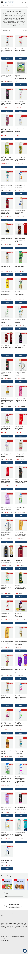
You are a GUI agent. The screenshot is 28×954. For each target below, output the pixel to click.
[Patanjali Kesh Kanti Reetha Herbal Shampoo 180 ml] (21, 472)
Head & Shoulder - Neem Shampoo (20, 508)
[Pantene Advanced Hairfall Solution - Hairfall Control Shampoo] (7, 715)
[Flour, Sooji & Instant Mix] (7, 884)
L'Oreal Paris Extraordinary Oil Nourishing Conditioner (7, 642)
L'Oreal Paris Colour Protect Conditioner (5, 482)
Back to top (13, 913)
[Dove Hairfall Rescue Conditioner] (7, 312)
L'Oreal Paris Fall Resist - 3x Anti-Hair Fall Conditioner (21, 808)
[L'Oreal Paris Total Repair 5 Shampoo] (21, 41)
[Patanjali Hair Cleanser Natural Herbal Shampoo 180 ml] (21, 229)
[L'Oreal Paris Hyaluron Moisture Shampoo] (7, 798)
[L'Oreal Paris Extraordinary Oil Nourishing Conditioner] (7, 632)
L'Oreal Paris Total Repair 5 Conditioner (7, 615)
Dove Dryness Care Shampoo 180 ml (19, 835)
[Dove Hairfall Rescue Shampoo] (21, 365)
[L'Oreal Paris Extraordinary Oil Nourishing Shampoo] (21, 525)
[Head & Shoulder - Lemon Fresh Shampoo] (7, 825)
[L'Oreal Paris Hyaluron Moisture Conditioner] (7, 498)
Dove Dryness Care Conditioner (19, 321)
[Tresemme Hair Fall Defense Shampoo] (21, 338)
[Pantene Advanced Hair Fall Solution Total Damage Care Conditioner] (21, 632)
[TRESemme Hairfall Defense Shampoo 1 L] (7, 551)
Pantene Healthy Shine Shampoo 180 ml (20, 752)
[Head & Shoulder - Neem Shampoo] (21, 498)
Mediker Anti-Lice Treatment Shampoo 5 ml (20, 77)
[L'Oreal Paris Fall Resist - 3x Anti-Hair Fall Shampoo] (7, 338)
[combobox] (14, 5)
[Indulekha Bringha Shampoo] (7, 742)
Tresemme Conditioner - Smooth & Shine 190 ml (20, 455)
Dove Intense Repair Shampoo (19, 213)
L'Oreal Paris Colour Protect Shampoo (19, 429)
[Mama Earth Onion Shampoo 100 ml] (7, 419)
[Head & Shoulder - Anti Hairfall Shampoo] (21, 176)
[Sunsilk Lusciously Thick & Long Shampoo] (21, 391)
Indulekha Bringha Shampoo (5, 752)
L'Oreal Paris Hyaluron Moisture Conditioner (6, 508)
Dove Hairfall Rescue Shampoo (19, 374)
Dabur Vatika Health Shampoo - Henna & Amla (20, 267)
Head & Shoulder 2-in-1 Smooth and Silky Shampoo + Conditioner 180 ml (20, 780)
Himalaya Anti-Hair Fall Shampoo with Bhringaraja (20, 104)
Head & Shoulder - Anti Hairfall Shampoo (20, 186)
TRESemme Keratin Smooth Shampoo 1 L (19, 561)
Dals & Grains (19, 892)
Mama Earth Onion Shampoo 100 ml (5, 429)
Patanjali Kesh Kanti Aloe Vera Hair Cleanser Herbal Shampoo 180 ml (7, 159)
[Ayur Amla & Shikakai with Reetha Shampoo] (21, 606)
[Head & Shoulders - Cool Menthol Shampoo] (21, 715)
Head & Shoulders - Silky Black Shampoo (6, 861)
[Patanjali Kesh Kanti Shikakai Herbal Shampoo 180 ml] (7, 120)
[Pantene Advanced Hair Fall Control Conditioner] (7, 660)
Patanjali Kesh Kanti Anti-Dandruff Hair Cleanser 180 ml (21, 671)
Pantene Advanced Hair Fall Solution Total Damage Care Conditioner (21, 643)
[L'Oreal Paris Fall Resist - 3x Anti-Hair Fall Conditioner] (21, 798)
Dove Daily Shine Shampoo (7, 76)
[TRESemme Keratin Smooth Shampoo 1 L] (21, 551)
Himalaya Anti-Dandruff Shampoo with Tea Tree (6, 186)
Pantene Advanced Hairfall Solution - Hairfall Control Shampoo (7, 725)
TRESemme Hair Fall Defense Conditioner (5, 267)
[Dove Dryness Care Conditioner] (21, 312)
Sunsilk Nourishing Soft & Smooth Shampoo (7, 293)
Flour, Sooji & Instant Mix (7, 892)
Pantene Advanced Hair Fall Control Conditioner (7, 670)
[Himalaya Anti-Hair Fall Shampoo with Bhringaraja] (21, 94)
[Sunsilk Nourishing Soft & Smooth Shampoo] (7, 284)
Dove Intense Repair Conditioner (19, 130)
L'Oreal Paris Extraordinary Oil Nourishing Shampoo (20, 535)
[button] (25, 2)
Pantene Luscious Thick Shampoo (6, 239)
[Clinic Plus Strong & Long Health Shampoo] (7, 41)
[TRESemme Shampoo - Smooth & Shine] (7, 365)
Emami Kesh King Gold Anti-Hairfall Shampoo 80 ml (20, 589)
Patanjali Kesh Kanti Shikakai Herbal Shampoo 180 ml (7, 131)
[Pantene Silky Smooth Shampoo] (7, 578)
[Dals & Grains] (19, 884)
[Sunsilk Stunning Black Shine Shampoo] (7, 94)
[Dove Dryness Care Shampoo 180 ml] (21, 825)
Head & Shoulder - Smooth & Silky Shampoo (20, 698)
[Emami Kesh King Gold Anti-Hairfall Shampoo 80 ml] (21, 578)
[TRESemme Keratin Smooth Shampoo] (7, 203)
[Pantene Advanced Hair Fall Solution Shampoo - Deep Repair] (7, 391)
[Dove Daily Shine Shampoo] (7, 68)
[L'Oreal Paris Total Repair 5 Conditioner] (7, 606)
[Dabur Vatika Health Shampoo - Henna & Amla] (21, 257)
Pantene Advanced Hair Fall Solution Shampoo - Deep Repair (7, 402)
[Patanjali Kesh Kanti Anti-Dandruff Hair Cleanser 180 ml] (21, 660)
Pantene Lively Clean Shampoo (5, 698)
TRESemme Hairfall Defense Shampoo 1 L (6, 561)
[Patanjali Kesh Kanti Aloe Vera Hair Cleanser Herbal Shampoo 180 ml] (7, 148)
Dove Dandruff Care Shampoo (5, 535)
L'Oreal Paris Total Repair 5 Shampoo (20, 51)
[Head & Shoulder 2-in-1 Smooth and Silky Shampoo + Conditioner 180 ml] (21, 769)
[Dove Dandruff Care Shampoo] (7, 525)
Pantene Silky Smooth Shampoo (6, 588)
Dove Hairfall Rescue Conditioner (5, 321)
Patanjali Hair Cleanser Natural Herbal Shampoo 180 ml (20, 240)
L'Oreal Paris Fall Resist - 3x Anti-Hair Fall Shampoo (7, 348)
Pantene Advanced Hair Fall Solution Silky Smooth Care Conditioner (21, 294)
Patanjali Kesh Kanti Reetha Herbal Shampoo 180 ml (21, 482)
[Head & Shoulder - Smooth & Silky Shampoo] (21, 688)
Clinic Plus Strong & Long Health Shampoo (6, 51)
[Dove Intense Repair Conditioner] (21, 120)
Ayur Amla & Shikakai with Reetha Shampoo (20, 615)
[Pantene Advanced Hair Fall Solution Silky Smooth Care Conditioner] (21, 284)
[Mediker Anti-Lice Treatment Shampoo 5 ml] (21, 68)
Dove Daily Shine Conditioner (5, 455)
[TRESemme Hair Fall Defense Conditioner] (7, 257)
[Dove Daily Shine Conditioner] (7, 445)
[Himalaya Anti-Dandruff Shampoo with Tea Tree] (7, 176)
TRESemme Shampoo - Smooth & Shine (6, 374)
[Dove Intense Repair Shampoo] (21, 203)
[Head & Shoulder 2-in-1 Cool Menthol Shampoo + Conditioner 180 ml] (7, 769)
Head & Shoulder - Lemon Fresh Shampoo (7, 835)
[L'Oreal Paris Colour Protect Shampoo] (21, 419)
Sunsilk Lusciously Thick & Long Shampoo (20, 401)
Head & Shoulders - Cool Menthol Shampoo (20, 724)
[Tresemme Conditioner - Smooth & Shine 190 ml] (21, 445)
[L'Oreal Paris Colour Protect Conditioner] (7, 472)
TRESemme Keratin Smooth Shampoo (5, 213)
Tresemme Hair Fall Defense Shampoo (19, 348)
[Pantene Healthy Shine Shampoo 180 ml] (21, 742)
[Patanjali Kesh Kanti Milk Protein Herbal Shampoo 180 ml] (21, 148)
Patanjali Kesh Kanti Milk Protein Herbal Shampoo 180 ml (20, 159)
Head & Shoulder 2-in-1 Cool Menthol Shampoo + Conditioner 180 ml (7, 780)
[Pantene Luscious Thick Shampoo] (7, 229)
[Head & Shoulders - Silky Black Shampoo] (7, 851)
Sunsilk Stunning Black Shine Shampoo (6, 104)
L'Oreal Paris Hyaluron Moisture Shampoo (6, 808)
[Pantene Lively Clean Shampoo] (7, 688)
